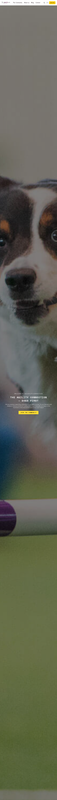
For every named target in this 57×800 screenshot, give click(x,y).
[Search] (44, 2)
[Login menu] (47, 3)
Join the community (28, 412)
